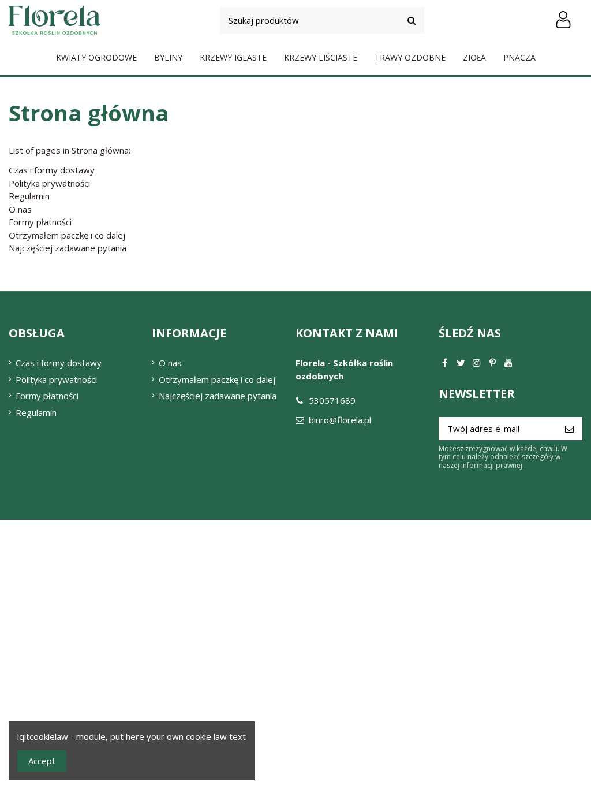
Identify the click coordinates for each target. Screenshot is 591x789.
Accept (41, 760)
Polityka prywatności (49, 183)
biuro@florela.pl (340, 420)
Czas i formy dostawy (52, 170)
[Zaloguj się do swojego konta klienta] (563, 20)
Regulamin (29, 196)
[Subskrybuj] (569, 429)
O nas (20, 209)
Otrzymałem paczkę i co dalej (67, 235)
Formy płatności (40, 222)
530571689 (332, 400)
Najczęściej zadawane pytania (67, 248)
